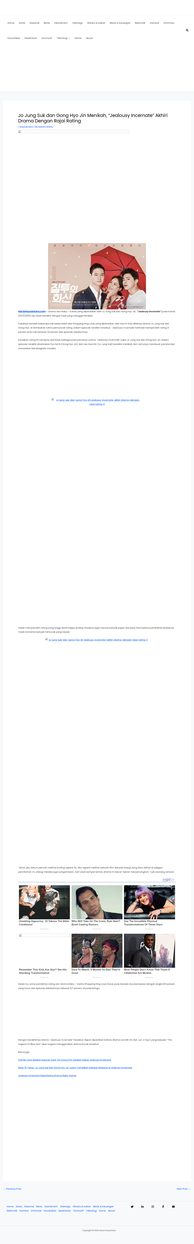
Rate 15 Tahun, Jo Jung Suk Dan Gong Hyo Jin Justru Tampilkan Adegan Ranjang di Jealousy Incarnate (75, 1067)
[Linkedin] (142, 1206)
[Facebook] (163, 1206)
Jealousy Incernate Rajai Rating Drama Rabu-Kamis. (47, 1075)
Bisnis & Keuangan (103, 1206)
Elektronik (12, 1210)
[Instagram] (152, 1206)
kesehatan (65, 1210)
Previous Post (12, 1188)
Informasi (36, 1210)
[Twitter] (132, 1206)
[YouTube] (173, 1206)
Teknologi (91, 1210)
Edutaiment (26, 126)
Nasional (29, 1206)
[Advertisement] (97, 68)
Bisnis (39, 1206)
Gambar (24, 1210)
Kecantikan (50, 1210)
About (111, 1210)
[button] (68, 38)
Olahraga (65, 1206)
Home (10, 1206)
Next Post (184, 1188)
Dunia (19, 1206)
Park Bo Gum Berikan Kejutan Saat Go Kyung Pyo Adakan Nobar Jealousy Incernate (64, 1059)
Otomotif (78, 1210)
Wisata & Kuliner (82, 1206)
